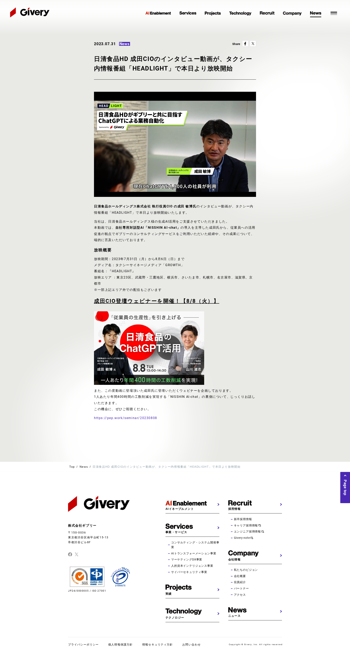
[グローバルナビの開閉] (334, 13)
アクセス (240, 594)
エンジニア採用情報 (247, 531)
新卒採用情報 (243, 519)
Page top (345, 487)
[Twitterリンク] (77, 554)
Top (72, 466)
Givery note (242, 537)
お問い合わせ (191, 644)
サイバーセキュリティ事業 (189, 572)
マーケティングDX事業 (186, 559)
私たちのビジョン (246, 569)
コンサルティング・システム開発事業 (195, 545)
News (84, 466)
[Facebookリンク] (70, 554)
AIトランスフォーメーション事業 (193, 553)
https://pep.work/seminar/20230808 (125, 418)
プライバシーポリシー (83, 644)
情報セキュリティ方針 (157, 644)
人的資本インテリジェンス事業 (192, 565)
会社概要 (240, 576)
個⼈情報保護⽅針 (120, 644)
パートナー (241, 588)
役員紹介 (240, 582)
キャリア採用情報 (246, 525)
